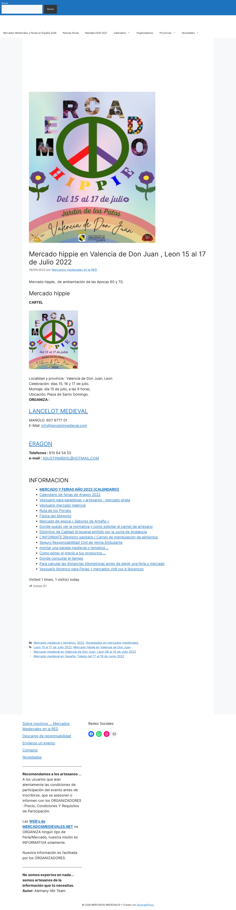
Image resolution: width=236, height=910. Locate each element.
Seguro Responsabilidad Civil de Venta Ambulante (80, 542)
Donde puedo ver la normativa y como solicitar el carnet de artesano (96, 526)
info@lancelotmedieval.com (64, 425)
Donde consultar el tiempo (61, 558)
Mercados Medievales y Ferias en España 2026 (29, 32)
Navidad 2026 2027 (96, 32)
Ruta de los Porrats (55, 510)
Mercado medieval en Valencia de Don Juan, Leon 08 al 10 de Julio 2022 (85, 652)
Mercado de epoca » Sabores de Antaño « (74, 521)
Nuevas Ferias (71, 32)
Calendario (120, 32)
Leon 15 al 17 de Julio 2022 (53, 647)
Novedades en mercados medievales (112, 643)
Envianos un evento (38, 743)
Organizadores (144, 32)
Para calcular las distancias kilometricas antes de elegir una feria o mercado (102, 563)
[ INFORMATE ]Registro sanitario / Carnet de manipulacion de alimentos (98, 537)
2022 (80, 643)
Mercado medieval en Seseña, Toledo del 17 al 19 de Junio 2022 (79, 656)
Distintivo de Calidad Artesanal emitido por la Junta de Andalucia (93, 532)
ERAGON (40, 443)
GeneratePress (145, 904)
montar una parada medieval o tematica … (74, 548)
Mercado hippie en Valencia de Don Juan (102, 647)
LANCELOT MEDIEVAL (58, 411)
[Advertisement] (118, 68)
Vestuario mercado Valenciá (62, 505)
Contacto (30, 750)
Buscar (5, 3)
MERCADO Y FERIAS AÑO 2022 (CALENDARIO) (79, 489)
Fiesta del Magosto (55, 516)
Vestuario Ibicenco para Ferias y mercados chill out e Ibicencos (91, 569)
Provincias (165, 32)
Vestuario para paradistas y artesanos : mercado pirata (84, 500)
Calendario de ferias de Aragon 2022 (70, 495)
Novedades (188, 32)
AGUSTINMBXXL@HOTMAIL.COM (71, 458)
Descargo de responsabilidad (46, 736)
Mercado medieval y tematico (54, 643)
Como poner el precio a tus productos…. (72, 553)
